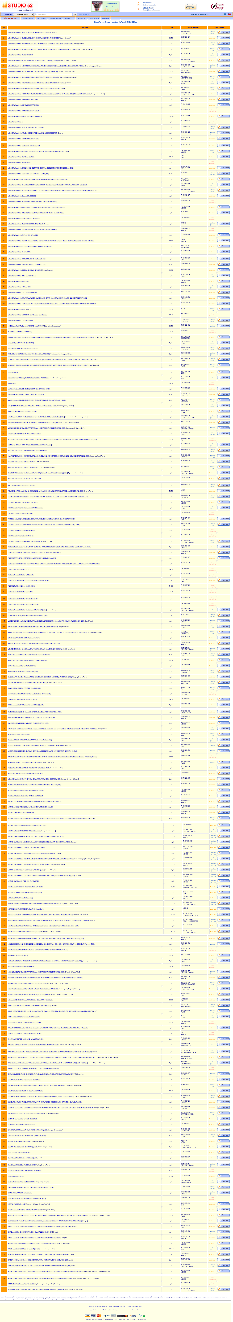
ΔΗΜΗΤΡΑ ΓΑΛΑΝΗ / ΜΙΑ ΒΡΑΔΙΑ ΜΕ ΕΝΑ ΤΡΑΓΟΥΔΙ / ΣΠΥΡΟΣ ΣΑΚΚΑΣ (32, 229)
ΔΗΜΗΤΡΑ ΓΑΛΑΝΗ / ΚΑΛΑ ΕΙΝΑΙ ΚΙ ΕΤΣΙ (22, 196)
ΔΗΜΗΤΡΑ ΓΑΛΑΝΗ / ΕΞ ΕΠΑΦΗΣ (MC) (21, 157)
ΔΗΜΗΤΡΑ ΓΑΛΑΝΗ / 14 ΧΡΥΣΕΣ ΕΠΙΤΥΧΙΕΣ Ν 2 (24, 111)
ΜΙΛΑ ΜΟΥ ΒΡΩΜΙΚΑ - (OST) (18, 955)
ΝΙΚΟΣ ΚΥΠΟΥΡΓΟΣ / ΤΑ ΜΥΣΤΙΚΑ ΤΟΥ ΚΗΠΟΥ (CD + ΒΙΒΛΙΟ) (29, 1005)
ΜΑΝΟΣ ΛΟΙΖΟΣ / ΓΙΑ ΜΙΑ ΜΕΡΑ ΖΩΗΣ (21, 812)
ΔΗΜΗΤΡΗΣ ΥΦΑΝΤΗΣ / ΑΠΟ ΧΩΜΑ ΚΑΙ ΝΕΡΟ (24, 638)
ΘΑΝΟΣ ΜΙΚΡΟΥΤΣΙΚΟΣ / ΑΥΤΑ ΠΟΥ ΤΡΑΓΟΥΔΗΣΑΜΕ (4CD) (28, 723)
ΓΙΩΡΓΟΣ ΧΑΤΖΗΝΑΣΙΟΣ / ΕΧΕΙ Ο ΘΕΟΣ (21, 586)
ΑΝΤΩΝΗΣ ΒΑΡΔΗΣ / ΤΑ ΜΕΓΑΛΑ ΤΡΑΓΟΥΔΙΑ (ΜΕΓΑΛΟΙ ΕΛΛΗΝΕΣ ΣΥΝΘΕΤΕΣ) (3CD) (36, 428)
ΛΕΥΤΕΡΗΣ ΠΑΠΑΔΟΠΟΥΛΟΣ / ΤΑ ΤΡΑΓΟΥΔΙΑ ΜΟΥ (25, 773)
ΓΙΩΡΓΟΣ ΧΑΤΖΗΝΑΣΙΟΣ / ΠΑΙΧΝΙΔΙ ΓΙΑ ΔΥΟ (23, 599)
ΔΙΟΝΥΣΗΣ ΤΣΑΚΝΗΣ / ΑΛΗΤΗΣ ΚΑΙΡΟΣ (21, 666)
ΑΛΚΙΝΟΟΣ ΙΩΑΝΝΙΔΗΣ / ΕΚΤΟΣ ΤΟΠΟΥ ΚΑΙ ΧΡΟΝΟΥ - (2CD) (29, 389)
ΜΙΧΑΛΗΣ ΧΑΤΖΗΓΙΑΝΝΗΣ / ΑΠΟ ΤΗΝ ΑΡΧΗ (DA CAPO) (27, 983)
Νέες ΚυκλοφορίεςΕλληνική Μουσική (111, 5)
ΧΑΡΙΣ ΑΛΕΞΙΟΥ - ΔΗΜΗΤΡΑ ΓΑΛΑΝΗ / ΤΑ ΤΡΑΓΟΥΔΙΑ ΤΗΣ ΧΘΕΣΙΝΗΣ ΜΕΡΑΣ (34, 1238)
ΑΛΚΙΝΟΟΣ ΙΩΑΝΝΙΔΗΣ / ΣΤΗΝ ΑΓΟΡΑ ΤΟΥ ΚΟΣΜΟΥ (26, 394)
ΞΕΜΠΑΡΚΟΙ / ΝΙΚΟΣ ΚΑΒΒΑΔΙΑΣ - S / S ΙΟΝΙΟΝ (24, 1022)
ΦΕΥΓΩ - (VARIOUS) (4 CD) (17, 1204)
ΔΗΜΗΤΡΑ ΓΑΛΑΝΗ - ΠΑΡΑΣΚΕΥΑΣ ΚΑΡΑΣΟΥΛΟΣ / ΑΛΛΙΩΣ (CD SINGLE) (33, 71)
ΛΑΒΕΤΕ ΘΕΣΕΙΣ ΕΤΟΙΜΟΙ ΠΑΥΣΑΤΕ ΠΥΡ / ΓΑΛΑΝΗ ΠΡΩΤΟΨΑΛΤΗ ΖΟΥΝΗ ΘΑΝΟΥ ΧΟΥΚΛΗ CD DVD (42, 751)
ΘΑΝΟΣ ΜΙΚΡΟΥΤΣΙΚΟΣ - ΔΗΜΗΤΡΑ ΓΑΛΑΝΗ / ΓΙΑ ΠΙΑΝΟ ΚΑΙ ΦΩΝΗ (31, 717)
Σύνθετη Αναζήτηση (84, 14)
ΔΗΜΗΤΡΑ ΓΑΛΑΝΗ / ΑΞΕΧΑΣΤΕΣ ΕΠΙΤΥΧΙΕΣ (23, 139)
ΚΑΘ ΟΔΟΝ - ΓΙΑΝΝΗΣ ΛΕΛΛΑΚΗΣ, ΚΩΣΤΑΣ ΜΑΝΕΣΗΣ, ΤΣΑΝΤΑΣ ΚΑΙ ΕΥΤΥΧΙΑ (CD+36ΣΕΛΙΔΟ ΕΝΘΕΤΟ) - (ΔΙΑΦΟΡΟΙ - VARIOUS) (52, 729)
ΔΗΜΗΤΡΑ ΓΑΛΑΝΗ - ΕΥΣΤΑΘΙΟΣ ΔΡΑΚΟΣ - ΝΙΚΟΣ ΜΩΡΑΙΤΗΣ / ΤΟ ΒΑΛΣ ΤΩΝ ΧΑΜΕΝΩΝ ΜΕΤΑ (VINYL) (43, 49)
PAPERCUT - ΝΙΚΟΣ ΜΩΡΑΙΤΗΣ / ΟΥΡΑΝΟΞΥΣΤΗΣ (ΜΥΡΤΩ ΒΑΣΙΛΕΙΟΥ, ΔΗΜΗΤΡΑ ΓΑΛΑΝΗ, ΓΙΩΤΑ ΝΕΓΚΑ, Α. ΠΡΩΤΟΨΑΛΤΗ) (50, 359)
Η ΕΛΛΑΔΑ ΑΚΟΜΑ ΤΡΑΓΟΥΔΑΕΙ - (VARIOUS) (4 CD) (25, 705)
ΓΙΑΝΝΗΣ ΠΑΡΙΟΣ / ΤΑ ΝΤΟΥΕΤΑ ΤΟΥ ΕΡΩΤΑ (23, 502)
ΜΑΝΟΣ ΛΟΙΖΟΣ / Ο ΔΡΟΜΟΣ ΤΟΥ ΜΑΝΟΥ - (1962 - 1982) (27, 825)
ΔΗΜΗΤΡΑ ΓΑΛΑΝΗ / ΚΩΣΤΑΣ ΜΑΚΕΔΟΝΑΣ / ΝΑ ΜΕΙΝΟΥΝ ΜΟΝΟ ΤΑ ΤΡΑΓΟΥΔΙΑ (36, 213)
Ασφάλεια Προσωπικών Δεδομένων (119, 1309)
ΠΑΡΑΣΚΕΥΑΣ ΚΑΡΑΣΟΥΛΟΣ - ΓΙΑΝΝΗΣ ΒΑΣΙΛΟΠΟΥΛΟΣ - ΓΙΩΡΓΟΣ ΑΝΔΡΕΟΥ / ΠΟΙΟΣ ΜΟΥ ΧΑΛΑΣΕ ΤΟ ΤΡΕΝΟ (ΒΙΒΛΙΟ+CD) (51, 1057)
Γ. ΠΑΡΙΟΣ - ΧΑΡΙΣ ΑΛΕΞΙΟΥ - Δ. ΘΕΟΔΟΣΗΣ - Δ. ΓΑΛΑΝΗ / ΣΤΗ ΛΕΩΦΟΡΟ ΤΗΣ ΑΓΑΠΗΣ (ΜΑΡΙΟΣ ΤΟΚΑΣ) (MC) (45, 491)
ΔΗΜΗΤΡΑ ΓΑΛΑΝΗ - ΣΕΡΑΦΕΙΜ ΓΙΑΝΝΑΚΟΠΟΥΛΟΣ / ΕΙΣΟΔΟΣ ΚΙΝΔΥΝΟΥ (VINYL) (36, 83)
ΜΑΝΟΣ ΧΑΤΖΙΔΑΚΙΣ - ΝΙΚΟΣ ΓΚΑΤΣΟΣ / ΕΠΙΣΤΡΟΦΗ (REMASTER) (30, 864)
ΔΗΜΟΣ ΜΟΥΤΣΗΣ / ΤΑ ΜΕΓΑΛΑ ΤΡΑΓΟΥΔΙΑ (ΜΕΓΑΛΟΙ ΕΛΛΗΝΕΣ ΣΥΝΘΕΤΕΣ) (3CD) (36, 649)
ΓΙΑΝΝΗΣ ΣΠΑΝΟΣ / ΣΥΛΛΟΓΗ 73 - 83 (20, 536)
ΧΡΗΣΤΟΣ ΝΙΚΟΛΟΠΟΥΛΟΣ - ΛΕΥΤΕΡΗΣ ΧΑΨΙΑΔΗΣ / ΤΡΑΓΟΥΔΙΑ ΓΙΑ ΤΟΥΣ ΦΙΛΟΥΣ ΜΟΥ (38, 1254)
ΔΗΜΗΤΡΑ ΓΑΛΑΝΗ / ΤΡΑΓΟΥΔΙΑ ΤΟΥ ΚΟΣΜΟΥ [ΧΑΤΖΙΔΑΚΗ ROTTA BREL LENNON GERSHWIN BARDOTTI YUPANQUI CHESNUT (52, 304)
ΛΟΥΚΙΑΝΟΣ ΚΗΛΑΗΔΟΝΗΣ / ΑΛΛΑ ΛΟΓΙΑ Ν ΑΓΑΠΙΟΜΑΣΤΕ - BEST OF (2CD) (34, 784)
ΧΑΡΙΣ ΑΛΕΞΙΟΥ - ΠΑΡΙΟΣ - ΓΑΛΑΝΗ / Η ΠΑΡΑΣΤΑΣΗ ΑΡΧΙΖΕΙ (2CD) (31, 1243)
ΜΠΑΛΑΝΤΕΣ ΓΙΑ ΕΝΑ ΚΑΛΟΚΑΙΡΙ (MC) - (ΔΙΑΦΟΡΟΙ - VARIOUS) (30, 1000)
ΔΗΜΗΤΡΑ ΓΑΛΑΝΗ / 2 (15, 122)
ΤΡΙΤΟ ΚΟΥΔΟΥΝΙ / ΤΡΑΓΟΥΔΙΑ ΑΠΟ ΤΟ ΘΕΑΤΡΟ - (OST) (27, 1198)
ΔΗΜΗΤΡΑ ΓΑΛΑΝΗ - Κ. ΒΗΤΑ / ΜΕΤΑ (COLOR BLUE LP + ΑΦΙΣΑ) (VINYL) (33, 60)
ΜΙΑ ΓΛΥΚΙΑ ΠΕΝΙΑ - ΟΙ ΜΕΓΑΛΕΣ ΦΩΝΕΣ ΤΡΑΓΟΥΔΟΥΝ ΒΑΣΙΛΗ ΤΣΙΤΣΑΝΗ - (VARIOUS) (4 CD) (40, 915)
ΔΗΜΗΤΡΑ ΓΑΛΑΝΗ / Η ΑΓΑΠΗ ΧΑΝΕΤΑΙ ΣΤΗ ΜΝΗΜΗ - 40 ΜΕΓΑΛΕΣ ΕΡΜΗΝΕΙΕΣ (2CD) (37, 179)
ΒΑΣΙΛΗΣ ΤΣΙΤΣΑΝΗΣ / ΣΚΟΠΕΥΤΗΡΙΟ (21, 461)
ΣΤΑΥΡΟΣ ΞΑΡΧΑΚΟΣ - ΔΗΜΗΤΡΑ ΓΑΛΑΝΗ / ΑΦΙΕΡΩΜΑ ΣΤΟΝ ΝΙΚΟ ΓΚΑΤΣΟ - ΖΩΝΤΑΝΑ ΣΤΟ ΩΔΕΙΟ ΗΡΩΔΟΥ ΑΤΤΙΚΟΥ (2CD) (50, 1107)
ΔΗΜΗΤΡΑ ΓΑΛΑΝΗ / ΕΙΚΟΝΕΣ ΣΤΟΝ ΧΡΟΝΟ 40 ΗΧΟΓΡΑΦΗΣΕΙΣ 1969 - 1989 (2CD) (35, 151)
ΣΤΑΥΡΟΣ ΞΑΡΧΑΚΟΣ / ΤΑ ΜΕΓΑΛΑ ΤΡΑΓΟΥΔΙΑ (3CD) (26, 1113)
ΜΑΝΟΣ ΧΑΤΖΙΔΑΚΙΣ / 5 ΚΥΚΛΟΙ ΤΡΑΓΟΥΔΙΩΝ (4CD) (26, 870)
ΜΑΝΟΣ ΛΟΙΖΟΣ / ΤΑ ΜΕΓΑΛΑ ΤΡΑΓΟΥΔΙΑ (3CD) (24, 831)
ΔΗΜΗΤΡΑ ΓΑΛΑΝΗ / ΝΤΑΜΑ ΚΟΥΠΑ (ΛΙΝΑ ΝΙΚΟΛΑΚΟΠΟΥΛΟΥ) (30, 246)
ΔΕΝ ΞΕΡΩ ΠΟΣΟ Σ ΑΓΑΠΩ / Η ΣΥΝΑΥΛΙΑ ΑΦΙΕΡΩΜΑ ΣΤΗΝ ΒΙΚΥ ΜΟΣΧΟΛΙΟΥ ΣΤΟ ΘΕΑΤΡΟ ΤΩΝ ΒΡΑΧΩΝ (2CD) (46, 621)
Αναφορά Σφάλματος (103, 1309)
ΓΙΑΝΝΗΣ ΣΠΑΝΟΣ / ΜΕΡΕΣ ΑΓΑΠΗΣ (20, 513)
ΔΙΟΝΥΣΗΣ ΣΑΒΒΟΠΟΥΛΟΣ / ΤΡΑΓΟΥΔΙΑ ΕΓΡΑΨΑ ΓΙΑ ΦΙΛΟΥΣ (29, 654)
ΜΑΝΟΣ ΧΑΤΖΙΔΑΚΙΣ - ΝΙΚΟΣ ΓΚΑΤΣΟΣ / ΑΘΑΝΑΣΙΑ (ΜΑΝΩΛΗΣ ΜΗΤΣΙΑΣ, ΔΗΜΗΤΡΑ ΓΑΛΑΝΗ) (41, 859)
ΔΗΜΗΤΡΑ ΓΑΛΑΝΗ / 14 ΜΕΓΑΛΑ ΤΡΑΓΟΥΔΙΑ (23, 99)
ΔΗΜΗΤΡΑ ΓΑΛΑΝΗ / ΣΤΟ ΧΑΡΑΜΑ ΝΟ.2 (21, 276)
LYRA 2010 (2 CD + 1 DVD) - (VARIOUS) (21, 343)
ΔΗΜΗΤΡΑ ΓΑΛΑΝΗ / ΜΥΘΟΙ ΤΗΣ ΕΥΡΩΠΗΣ (23, 235)
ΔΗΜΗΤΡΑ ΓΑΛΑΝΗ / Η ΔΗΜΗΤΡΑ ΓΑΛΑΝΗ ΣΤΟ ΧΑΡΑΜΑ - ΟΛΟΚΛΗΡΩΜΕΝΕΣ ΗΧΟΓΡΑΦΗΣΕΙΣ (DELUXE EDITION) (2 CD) (49, 190)
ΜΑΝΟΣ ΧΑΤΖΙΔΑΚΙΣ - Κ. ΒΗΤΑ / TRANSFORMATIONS (26, 847)
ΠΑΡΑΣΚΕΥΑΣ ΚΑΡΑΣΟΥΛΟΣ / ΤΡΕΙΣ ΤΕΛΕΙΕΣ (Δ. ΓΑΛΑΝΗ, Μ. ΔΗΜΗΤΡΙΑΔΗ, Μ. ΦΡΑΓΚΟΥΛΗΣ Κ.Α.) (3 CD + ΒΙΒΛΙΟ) (47, 1063)
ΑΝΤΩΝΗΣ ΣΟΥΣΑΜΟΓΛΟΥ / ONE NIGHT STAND (24, 434)
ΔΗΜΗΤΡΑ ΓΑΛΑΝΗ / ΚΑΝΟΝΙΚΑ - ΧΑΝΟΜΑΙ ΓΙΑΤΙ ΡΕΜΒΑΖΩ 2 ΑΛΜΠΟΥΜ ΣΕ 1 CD (36, 207)
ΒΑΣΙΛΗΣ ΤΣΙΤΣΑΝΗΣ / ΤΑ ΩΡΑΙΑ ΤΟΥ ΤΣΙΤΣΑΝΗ (24, 478)
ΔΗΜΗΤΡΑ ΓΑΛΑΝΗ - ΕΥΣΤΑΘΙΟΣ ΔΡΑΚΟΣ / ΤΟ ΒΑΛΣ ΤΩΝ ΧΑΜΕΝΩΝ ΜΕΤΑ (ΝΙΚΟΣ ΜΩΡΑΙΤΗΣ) (40, 43)
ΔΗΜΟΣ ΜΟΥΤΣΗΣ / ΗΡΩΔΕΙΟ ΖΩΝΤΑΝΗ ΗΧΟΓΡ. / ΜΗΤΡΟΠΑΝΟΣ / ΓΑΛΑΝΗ (34, 643)
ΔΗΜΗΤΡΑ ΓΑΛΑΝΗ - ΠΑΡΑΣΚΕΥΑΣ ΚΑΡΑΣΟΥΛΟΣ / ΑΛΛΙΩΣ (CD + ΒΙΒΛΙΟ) (33, 77)
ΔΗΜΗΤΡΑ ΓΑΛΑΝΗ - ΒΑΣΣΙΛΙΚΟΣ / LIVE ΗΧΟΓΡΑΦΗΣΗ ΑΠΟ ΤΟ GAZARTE (33, 38)
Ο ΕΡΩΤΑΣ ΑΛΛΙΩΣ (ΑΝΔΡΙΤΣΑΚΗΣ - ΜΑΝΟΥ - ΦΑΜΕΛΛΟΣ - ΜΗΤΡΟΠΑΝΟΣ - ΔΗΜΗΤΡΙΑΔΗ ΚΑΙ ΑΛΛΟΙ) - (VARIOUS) (48, 1028)
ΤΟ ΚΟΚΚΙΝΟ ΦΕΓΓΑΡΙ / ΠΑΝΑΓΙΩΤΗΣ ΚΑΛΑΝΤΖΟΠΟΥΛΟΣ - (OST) (30, 1187)
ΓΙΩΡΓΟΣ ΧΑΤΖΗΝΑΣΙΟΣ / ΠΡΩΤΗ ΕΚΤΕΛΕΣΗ (23, 604)
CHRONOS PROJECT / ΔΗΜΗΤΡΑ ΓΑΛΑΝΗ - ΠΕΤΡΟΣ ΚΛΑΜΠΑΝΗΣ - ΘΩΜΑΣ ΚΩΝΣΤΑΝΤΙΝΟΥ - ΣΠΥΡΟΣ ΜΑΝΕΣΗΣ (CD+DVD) (51, 337)
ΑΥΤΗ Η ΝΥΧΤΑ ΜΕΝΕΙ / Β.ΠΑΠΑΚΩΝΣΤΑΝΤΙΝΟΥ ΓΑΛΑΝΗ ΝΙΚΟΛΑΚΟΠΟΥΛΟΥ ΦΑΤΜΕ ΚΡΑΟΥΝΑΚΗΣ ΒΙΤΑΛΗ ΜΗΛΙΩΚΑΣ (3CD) (52, 439)
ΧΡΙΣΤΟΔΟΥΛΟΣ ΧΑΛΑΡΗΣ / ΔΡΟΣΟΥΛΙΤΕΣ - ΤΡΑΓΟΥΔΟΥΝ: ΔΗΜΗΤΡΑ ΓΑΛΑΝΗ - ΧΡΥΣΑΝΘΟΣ (40, 1278)
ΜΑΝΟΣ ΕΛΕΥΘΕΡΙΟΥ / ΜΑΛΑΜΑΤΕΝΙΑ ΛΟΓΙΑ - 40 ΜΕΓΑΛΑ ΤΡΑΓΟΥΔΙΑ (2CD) (34, 801)
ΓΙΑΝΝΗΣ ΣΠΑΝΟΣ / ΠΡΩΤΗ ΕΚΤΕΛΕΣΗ (21, 530)
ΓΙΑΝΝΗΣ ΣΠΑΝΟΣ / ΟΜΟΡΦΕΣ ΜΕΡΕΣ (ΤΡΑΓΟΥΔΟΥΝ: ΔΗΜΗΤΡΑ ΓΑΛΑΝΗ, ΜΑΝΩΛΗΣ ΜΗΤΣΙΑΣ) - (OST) (43, 524)
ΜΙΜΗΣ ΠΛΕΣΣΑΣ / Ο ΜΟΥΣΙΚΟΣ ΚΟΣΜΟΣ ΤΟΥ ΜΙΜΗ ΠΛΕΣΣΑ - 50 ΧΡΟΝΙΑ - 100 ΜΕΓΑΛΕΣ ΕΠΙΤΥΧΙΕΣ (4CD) (45, 961)
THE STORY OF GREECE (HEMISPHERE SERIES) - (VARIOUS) (28, 378)
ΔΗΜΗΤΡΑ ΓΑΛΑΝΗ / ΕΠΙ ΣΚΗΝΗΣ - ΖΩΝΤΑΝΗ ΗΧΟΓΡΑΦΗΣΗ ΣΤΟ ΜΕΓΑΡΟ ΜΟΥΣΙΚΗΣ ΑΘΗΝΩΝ (41, 168)
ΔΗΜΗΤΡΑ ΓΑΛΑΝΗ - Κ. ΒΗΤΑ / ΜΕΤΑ (20, 55)
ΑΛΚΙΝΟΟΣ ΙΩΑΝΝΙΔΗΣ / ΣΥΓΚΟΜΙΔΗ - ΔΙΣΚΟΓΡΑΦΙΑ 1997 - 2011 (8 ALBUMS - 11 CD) (37, 400)
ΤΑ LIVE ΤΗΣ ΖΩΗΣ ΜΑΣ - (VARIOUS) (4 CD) (22, 1147)
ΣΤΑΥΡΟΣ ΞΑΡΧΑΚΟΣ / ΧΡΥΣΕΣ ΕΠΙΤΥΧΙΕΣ (22, 1119)
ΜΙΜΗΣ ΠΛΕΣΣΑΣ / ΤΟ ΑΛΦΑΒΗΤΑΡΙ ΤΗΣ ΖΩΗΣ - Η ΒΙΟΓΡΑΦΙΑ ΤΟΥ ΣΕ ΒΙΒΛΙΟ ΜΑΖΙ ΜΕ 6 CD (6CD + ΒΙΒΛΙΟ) (45, 977)
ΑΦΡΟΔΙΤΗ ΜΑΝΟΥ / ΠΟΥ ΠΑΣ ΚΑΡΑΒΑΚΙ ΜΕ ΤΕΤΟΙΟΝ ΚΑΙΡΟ (29, 445)
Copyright (87, 1319)
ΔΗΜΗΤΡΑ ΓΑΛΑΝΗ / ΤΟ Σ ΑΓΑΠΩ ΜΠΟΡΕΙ (22, 292)
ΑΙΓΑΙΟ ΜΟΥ (12, 383)
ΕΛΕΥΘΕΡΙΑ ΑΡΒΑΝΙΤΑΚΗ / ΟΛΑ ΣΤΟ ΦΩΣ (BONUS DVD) (27, 682)
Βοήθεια (145, 5)
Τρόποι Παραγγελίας (102, 1306)
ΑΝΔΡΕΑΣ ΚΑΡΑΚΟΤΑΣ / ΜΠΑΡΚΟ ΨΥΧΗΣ (22, 411)
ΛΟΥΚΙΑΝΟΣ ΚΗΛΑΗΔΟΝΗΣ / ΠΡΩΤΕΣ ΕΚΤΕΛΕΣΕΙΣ (25, 796)
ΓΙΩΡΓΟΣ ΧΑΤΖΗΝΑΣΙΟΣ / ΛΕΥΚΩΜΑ (20, 592)
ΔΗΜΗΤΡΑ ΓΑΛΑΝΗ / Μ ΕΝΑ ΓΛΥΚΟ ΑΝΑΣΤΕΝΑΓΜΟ (25, 224)
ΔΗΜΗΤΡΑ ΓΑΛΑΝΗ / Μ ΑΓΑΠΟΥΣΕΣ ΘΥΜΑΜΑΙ (24, 218)
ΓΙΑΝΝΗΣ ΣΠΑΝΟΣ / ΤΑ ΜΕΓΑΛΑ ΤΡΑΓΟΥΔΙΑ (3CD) (25, 541)
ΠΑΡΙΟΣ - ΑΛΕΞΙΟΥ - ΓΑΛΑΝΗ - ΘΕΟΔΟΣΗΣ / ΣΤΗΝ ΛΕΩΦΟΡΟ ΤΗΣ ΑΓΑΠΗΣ (33, 1068)
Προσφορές (105, 18)
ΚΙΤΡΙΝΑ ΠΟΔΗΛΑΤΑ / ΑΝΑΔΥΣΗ (19, 734)
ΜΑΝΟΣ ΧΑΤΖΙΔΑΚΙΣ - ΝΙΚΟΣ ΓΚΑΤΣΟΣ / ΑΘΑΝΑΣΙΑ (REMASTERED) (31, 853)
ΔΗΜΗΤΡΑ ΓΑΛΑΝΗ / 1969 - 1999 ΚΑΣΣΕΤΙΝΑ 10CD (25, 116)
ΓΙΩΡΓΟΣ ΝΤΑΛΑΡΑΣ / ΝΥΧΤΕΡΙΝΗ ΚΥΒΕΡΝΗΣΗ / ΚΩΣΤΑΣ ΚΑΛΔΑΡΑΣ (32, 558)
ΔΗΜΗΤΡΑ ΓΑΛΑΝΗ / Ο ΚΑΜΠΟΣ (19, 252)
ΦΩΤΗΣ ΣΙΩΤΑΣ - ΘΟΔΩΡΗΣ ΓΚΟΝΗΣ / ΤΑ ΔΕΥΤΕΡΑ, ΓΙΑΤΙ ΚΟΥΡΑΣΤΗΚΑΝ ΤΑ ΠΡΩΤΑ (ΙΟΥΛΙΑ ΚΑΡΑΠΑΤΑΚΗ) (45, 1221)
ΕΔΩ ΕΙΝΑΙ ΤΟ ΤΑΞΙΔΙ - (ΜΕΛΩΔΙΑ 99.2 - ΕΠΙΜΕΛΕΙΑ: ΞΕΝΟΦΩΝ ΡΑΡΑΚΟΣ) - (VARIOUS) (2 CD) (40, 677)
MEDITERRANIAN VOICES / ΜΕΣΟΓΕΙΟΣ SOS (23, 348)
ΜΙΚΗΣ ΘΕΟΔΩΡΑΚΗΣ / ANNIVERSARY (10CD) (23, 931)
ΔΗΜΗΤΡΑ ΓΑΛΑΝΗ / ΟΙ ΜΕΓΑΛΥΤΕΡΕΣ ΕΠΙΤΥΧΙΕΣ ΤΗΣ (26, 264)
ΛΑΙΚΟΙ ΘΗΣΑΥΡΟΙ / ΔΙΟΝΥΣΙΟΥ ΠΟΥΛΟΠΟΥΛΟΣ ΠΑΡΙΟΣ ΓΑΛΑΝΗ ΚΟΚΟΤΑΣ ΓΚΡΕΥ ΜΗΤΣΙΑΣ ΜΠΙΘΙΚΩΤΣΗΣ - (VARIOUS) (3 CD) (52, 757)
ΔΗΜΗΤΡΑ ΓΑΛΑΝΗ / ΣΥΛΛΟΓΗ (18, 281)
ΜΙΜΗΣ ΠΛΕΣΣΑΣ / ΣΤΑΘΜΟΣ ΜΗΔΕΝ (21, 966)
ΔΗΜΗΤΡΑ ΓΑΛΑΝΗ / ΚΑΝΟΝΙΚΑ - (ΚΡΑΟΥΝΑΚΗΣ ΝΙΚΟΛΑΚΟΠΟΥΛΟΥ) (32, 201)
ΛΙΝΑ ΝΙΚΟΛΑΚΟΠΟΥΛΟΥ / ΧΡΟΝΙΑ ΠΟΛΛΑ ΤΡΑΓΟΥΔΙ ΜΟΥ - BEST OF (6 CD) (34, 779)
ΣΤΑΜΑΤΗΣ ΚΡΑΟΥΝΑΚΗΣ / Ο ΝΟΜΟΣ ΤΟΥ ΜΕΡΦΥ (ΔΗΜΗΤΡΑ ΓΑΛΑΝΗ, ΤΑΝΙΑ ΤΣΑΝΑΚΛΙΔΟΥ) (41, 1096)
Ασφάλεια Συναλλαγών (135, 1309)
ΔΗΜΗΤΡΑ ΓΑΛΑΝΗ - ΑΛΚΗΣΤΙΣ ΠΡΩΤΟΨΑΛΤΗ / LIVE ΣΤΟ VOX (29, 32)
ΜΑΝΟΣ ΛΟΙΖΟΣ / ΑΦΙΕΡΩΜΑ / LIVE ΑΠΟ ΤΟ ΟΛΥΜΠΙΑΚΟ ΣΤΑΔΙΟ (30, 807)
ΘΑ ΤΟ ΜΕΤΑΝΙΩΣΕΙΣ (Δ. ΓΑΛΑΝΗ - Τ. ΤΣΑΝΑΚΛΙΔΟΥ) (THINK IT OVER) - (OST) (35, 712)
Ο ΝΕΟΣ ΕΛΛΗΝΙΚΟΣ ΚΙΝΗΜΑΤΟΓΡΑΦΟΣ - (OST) (24, 1033)
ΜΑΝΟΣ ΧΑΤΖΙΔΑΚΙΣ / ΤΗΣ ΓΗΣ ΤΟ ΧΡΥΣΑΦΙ (23, 881)
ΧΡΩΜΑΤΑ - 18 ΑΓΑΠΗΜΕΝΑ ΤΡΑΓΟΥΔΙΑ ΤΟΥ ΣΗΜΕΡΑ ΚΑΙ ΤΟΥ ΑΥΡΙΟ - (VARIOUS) (36, 1289)
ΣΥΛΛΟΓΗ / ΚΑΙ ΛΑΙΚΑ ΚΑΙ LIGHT (19, 1141)
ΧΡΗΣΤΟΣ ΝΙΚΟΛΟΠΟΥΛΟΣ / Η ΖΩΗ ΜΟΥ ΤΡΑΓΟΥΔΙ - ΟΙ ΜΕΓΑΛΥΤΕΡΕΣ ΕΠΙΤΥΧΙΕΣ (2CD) (38, 1260)
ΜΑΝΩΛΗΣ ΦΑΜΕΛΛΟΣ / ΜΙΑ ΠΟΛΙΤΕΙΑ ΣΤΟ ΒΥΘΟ (25, 887)
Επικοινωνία (152, 5)
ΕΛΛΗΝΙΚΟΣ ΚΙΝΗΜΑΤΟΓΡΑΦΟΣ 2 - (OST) (22, 699)
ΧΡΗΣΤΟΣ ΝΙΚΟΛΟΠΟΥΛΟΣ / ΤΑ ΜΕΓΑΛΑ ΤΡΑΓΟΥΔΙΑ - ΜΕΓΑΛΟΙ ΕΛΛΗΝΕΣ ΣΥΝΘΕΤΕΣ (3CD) (39, 1265)
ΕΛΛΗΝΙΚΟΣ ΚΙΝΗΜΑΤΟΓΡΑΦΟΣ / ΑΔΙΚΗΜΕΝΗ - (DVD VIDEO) (29, 694)
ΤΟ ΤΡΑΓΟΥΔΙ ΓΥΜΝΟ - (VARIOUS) (19, 1193)
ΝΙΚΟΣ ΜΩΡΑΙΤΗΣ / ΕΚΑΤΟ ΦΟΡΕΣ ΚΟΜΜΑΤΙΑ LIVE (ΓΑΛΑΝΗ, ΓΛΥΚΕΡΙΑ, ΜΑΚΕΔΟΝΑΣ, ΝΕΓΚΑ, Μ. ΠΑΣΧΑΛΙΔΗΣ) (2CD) (49, 1011)
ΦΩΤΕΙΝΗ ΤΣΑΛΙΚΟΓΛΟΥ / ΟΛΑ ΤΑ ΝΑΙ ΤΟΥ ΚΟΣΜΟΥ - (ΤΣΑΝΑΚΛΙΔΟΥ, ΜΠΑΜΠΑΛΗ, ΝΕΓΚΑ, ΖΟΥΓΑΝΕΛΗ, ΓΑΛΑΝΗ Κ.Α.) (50, 1215)
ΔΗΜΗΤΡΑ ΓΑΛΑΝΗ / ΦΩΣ (16, 309)
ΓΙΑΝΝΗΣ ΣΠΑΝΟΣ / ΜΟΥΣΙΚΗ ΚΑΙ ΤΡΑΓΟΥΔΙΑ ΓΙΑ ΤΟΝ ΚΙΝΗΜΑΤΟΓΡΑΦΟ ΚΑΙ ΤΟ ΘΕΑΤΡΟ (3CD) (41, 519)
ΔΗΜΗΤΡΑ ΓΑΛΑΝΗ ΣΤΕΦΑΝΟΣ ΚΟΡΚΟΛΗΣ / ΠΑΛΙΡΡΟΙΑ (27, 315)
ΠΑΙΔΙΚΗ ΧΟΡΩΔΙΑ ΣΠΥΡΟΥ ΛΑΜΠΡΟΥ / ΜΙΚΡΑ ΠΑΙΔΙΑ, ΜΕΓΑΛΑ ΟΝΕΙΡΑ (33, 1045)
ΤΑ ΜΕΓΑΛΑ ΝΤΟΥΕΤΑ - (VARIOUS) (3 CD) (22, 1165)
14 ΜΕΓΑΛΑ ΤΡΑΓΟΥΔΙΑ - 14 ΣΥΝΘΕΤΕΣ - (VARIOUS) (25, 326)
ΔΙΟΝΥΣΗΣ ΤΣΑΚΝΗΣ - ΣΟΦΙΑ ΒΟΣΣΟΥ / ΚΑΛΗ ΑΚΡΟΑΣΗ (27, 660)
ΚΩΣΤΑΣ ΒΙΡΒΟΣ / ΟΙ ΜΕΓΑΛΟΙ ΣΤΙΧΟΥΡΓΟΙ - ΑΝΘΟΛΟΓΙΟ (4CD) (30, 740)
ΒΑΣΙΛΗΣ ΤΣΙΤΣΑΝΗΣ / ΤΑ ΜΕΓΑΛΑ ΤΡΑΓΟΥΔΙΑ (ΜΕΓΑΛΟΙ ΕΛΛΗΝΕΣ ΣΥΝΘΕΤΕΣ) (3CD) (37, 473)
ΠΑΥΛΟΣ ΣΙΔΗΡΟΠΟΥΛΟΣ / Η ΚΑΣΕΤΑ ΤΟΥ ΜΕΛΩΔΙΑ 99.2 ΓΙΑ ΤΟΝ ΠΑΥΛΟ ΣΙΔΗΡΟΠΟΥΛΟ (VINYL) (41, 1074)
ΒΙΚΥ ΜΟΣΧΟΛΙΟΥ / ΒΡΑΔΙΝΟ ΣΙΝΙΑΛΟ (21, 485)
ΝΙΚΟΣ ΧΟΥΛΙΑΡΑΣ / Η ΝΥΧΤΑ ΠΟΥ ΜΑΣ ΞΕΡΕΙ (24, 1017)
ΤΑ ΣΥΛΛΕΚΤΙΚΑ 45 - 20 (15, 1176)
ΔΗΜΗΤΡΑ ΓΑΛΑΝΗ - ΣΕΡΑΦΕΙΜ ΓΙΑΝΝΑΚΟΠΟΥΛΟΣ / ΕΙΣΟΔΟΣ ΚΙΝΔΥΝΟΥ (33, 88)
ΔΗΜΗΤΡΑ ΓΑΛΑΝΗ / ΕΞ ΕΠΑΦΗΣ (19, 162)
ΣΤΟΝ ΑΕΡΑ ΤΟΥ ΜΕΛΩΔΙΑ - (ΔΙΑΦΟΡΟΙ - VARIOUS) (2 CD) (27, 1130)
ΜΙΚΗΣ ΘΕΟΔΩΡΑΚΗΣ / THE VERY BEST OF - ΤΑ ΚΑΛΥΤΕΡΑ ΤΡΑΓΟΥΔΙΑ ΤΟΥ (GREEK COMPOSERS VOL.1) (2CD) (46, 938)
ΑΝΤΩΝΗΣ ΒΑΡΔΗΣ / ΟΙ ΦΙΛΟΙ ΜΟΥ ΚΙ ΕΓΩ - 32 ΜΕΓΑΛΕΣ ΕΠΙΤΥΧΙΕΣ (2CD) (33, 422)
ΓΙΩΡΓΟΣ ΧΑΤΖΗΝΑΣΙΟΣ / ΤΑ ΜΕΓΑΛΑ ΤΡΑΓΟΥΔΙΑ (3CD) (27, 610)
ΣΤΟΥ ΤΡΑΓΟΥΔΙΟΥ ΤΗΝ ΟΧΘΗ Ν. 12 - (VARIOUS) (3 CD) (27, 1135)
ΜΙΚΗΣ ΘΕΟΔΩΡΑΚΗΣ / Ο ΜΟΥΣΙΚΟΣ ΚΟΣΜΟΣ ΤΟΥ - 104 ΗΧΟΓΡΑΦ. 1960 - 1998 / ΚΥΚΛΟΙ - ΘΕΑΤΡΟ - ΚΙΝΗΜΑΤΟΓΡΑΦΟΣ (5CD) (51, 944)
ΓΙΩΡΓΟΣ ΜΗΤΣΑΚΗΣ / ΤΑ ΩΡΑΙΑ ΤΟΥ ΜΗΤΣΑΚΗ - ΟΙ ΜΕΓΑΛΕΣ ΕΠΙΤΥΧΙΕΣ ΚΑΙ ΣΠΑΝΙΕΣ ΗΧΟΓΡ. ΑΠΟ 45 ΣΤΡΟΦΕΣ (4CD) (49, 547)
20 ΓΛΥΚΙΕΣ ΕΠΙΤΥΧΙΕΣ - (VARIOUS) (20, 331)
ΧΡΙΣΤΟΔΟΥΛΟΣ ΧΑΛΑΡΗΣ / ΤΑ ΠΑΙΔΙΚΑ (22, 1284)
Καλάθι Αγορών (147, 2)
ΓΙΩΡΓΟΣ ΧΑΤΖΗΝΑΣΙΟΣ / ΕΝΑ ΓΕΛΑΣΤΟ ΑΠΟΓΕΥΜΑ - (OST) (28, 580)
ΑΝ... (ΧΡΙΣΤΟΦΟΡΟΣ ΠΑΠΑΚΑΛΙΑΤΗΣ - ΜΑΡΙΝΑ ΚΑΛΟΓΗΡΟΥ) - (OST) (32, 406)
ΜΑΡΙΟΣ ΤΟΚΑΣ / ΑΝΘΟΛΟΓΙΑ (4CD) (20, 898)
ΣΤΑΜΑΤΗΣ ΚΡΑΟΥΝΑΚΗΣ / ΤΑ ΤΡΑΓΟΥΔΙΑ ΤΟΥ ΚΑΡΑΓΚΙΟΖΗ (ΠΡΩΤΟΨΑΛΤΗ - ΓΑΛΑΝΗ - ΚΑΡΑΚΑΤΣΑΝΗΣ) (45, 1102)
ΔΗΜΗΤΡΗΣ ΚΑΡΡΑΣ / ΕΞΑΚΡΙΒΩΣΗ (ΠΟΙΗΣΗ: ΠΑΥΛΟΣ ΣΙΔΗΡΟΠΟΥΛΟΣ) (33, 627)
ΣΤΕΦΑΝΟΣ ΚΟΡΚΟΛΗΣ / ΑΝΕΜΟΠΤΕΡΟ (21, 1124)
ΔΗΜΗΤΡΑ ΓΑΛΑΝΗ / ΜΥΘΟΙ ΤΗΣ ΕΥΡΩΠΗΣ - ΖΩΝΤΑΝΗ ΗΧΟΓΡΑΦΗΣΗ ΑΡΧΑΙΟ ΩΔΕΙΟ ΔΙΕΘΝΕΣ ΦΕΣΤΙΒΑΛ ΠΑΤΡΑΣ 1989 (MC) (51, 241)
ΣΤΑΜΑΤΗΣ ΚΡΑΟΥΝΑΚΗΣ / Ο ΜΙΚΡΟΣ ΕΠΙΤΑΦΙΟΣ (25, 1091)
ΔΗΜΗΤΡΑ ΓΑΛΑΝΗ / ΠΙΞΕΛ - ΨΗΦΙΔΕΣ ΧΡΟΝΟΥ (24, 270)
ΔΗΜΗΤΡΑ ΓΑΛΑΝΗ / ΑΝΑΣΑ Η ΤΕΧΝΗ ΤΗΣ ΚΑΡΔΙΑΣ (26, 127)
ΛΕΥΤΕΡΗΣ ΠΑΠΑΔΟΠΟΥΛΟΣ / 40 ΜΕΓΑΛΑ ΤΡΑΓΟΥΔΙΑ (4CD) (28, 768)
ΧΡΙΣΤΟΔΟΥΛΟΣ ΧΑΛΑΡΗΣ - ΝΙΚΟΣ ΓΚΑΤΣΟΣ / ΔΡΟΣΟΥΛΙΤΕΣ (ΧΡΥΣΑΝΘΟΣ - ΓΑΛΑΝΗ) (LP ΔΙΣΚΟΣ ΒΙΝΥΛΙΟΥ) (45, 1271)
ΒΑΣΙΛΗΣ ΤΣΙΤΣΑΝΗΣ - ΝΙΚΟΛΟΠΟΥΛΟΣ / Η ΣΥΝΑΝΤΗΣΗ (27, 450)
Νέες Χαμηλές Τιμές (10, 18)
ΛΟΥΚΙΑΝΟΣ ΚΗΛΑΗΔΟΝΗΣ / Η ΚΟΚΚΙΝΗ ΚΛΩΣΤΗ (25, 790)
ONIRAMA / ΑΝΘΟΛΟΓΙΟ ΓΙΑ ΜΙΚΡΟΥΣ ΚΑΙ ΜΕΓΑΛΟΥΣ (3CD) (29, 354)
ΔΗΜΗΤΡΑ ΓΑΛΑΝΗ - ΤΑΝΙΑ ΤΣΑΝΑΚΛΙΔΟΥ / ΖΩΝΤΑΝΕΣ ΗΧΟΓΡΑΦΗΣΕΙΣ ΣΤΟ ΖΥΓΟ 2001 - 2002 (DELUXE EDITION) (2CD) (49, 94)
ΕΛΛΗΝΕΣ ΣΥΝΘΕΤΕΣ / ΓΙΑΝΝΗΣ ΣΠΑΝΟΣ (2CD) (24, 688)
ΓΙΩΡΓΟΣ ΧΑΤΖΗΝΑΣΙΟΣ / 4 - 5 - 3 (19, 569)
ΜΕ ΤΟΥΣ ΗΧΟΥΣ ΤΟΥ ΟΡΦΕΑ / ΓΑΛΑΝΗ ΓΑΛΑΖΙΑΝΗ (26, 909)
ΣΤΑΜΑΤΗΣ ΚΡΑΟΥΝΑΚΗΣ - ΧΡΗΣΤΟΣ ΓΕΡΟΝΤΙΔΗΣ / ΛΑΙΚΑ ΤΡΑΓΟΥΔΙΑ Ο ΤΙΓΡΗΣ (36, 1085)
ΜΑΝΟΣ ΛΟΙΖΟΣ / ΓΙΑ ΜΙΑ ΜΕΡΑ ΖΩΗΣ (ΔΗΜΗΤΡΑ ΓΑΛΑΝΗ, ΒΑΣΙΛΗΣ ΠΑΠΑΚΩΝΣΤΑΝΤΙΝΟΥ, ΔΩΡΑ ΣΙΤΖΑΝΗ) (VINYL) (48, 818)
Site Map (123, 1306)
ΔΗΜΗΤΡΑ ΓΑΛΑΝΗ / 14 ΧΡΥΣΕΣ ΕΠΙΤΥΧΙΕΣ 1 (23, 105)
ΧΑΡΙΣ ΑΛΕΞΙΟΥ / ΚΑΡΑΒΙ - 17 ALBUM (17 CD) (23, 1249)
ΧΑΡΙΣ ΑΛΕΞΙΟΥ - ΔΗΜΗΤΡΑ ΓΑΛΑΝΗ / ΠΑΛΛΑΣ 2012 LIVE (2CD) (30, 1232)
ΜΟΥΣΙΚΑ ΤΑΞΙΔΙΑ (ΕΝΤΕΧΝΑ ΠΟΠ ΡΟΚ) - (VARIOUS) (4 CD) (28, 994)
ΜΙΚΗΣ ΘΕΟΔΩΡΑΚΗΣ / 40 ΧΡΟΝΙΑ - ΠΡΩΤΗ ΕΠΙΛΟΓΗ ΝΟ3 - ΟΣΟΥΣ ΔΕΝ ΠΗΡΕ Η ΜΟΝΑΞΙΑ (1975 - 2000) (43, 926)
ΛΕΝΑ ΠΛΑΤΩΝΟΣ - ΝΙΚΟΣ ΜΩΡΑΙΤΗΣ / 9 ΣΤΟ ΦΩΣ (25, 762)
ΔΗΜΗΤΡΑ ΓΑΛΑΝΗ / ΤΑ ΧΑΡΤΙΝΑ (19, 287)
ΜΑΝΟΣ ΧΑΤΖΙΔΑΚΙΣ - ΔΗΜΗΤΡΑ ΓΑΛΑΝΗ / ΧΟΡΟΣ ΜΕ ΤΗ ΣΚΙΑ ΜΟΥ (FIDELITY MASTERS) (39, 842)
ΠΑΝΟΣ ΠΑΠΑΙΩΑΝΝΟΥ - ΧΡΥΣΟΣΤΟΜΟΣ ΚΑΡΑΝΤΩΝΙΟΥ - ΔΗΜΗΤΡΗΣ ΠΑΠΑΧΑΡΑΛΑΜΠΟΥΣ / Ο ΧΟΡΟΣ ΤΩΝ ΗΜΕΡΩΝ (49, 1052)
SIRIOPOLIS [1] (13, 372)
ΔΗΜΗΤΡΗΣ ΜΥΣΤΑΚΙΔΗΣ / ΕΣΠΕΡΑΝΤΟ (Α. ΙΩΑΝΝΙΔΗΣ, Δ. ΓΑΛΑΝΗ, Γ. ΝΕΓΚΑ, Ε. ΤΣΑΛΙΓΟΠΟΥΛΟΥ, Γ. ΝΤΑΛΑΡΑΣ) (47, 632)
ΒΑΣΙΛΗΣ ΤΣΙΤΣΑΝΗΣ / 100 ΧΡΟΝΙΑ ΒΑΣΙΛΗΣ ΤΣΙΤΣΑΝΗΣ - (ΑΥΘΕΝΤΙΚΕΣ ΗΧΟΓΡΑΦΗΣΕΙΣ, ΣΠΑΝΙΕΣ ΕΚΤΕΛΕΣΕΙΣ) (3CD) (49, 456)
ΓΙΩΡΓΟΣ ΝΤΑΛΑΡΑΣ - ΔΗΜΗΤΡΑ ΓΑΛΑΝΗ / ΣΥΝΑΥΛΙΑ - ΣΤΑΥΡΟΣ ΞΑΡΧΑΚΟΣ (34, 552)
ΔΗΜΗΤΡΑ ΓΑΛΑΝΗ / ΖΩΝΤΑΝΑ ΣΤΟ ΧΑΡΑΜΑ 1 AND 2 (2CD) (28, 174)
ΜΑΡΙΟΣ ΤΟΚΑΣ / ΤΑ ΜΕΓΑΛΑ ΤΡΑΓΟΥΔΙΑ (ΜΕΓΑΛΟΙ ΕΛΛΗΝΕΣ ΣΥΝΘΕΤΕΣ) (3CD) (35, 903)
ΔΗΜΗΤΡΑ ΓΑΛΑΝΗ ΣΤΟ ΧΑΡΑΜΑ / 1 (20, 320)
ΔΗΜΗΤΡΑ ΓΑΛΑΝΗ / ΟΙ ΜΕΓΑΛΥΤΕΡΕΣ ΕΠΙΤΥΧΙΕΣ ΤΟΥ (27, 259)
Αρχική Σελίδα (93, 1309)
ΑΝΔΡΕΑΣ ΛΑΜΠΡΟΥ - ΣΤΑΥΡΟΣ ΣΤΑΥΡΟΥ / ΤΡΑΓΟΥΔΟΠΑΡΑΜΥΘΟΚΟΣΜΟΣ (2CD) (36, 417)
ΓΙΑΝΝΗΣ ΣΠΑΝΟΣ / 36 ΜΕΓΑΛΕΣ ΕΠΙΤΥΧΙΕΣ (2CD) (25, 508)
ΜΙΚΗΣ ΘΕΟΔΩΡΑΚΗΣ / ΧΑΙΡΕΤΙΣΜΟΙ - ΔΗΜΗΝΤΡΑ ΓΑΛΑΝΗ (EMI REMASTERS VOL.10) (37, 950)
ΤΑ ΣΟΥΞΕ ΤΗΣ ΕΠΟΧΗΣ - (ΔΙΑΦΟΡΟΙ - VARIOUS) (24, 1170)
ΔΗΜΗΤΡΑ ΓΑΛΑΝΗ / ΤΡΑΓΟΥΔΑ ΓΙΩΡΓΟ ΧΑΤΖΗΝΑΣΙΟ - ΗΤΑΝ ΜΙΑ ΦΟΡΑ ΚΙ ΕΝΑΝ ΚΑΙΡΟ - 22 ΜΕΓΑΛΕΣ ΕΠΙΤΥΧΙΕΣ (47, 298)
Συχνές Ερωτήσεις (137, 1306)
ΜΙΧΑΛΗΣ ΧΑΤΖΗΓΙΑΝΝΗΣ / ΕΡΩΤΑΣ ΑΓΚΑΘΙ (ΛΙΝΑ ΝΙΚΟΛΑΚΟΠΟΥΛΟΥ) (33, 989)
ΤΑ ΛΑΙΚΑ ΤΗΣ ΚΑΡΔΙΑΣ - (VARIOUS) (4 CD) (22, 1158)
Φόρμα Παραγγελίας (114, 1306)
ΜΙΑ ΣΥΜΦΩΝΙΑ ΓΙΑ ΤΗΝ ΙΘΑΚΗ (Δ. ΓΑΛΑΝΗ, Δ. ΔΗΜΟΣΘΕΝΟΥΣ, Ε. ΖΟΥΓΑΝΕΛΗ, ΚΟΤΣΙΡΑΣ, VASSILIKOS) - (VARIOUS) (48, 920)
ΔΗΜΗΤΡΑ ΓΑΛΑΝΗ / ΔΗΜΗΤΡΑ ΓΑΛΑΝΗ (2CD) (24, 146)
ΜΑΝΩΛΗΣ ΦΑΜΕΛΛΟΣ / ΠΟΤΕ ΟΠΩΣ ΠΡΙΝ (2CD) (25, 892)
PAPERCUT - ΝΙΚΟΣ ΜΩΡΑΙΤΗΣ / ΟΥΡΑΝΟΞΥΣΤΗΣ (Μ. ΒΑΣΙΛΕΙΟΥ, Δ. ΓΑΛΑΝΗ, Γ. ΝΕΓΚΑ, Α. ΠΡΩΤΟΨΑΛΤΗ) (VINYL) (47, 365)
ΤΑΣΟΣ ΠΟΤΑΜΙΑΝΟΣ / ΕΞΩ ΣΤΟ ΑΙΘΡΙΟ (21, 1182)
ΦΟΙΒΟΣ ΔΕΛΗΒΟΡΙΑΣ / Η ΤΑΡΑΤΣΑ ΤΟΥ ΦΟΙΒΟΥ (24, 1210)
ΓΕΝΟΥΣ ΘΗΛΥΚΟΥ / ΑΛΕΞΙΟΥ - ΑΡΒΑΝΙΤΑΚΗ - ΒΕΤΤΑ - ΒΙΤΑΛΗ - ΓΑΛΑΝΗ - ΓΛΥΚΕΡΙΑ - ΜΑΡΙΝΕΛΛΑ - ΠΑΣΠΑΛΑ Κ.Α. (48, 496)
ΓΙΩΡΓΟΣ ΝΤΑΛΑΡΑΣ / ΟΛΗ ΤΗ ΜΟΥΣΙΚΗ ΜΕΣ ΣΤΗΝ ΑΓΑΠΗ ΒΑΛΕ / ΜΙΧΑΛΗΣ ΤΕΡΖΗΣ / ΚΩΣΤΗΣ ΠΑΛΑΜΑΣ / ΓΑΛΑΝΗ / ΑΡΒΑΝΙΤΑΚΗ (54, 564)
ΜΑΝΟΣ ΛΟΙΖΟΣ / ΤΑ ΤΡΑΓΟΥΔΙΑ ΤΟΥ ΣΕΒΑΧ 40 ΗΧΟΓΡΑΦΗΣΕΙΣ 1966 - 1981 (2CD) (35, 836)
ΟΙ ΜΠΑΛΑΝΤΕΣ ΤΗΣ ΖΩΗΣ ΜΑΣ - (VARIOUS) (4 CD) (25, 1039)
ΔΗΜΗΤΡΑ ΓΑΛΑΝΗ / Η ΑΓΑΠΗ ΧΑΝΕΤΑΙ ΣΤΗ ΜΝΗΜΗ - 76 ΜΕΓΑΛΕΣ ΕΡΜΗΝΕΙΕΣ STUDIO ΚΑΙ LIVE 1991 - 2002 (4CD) (47, 185)
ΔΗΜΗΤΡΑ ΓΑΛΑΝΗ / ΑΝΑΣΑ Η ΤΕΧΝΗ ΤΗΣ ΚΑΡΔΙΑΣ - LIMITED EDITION (32, 133)
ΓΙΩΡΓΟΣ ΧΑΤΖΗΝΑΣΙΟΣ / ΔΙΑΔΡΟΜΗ (20, 575)
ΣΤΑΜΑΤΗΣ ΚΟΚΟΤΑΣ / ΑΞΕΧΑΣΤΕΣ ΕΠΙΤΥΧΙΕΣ (24, 1080)
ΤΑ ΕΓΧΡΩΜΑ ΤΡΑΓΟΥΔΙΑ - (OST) (19, 1152)
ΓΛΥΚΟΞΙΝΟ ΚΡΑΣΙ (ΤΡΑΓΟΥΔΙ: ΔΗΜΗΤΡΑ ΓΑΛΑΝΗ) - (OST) (28, 615)
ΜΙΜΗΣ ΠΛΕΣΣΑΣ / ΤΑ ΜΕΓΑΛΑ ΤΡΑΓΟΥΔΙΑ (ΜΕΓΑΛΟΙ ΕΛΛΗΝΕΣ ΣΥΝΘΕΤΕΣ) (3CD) (36, 972)
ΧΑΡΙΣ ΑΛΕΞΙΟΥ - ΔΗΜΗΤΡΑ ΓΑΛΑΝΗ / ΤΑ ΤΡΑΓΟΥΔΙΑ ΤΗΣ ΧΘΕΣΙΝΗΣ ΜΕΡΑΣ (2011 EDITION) (39, 1226)
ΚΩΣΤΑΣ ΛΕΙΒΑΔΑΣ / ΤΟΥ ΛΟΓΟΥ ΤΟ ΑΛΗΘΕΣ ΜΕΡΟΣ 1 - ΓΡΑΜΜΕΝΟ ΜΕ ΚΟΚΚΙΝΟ (36, 745)
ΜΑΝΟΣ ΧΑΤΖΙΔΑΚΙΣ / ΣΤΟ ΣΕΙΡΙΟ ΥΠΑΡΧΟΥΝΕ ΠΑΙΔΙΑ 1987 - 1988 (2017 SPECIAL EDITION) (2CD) (41, 875)
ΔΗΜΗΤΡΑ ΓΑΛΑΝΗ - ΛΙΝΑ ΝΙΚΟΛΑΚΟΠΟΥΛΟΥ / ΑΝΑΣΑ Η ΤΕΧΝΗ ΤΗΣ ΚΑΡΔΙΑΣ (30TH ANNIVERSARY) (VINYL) (46, 66)
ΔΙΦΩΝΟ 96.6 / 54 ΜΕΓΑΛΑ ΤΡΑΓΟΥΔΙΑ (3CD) (23, 671)
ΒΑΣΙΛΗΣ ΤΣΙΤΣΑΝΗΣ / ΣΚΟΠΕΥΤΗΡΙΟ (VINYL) (24, 467)
